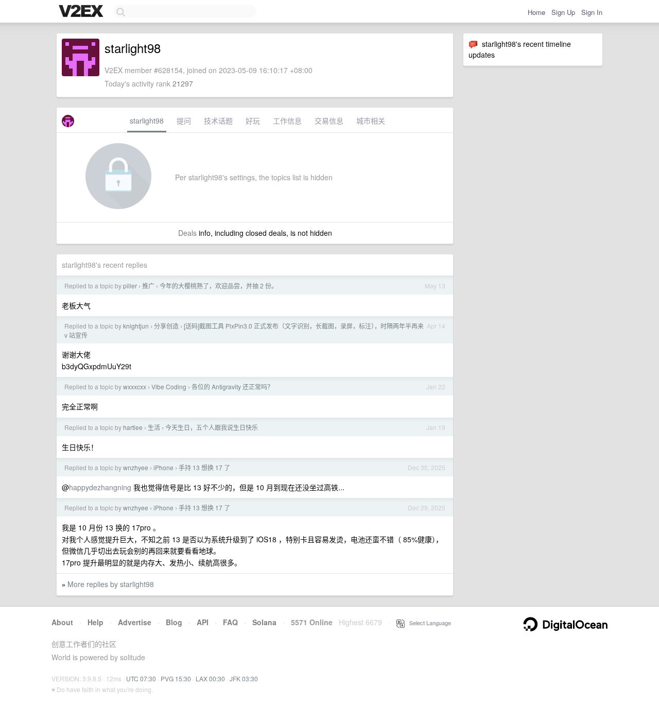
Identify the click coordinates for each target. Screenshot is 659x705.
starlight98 (147, 120)
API (203, 622)
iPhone (163, 467)
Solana (264, 622)
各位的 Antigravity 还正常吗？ (232, 386)
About (62, 622)
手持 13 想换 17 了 (204, 467)
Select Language (428, 622)
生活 (154, 427)
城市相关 (370, 120)
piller (130, 285)
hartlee (133, 427)
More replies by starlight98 (110, 584)
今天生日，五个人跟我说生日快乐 (211, 427)
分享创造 (166, 325)
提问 (184, 120)
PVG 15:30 (176, 678)
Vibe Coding (168, 386)
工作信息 (287, 120)
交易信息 (329, 120)
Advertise (134, 622)
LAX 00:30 (210, 678)
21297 (182, 83)
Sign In (591, 12)
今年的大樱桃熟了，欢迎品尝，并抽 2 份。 (219, 285)
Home (536, 12)
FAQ (230, 622)
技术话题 (218, 120)
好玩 (253, 120)
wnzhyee (135, 467)
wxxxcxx (134, 386)
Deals (187, 233)
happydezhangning (100, 487)
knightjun (136, 325)
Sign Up (563, 12)
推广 (148, 285)
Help (95, 622)
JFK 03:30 (244, 678)
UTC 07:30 (141, 678)
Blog (174, 622)
